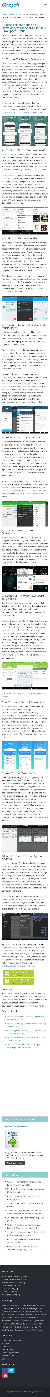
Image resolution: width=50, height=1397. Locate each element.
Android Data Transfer (12, 1285)
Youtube (5, 1375)
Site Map (6, 1358)
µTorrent (5, 63)
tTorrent (5, 442)
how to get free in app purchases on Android (23, 112)
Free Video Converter (11, 1340)
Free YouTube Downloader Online (17, 1314)
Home (4, 14)
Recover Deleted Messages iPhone (28, 1320)
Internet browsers (9, 487)
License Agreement (10, 1352)
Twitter (11, 1370)
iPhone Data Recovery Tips (14, 1279)
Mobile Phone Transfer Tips (14, 1282)
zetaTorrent (7, 863)
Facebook (5, 1370)
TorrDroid (6, 603)
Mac (21, 1163)
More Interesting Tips (11, 1294)
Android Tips (14, 14)
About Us (6, 1346)
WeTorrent (6, 706)
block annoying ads (32, 279)
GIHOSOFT (24, 1392)
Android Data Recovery (16, 1126)
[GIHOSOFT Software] (10, 6)
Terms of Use (8, 1355)
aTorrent (16, 537)
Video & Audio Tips (10, 1291)
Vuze (13, 780)
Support (5, 1343)
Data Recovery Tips (10, 1288)
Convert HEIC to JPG (31, 1327)
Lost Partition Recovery (12, 1330)
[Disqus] (25, 1084)
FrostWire (6, 332)
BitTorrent (6, 154)
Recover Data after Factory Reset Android (20, 1305)
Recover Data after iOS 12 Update (17, 1323)
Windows (11, 1163)
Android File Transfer (34, 1330)
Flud (3, 242)
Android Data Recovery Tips (14, 1276)
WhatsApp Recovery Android (31, 1311)
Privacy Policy (8, 1349)
